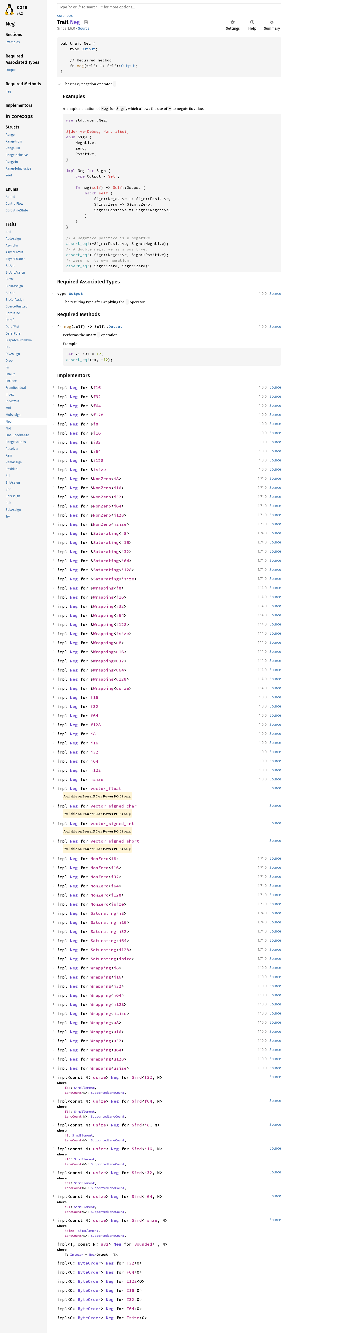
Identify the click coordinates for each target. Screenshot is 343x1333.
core (22, 7)
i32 (97, 442)
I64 (130, 1308)
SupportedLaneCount (107, 1092)
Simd (137, 1077)
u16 (120, 651)
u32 (120, 661)
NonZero (102, 478)
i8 (95, 424)
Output (88, 48)
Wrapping (103, 588)
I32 (130, 1299)
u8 (118, 642)
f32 (97, 396)
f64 (97, 405)
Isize (132, 1317)
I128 (131, 1281)
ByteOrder (89, 1263)
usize (122, 688)
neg (80, 65)
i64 (97, 451)
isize (99, 469)
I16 (130, 1290)
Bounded (143, 1244)
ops (69, 15)
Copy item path (86, 22)
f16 (97, 387)
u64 (120, 670)
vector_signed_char (114, 806)
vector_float (106, 788)
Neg (74, 387)
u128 (121, 679)
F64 (130, 1272)
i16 (97, 433)
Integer (76, 1254)
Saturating (106, 533)
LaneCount (73, 1092)
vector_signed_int (112, 823)
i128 (98, 460)
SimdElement (84, 1088)
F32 (130, 1263)
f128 (98, 415)
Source (84, 28)
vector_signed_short (115, 841)
